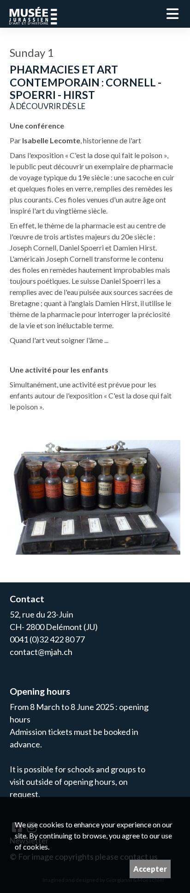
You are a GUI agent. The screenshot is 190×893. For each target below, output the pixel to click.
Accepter (150, 868)
